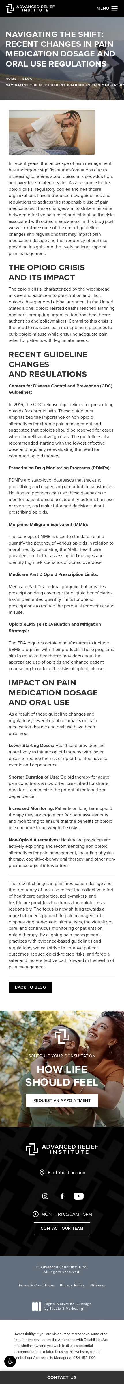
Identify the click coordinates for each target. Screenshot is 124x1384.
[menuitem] (45, 1198)
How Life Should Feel (62, 1071)
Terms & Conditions (36, 1285)
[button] (10, 1361)
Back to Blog (30, 987)
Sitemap (98, 1285)
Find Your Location (66, 1172)
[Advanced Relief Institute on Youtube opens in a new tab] (79, 1196)
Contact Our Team (62, 1228)
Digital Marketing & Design (68, 1306)
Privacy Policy (72, 1285)
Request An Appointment (62, 1101)
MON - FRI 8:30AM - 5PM (66, 1214)
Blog (27, 79)
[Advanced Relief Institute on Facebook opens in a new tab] (62, 1196)
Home (11, 79)
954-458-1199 (84, 1357)
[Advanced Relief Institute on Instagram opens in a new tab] (45, 1196)
